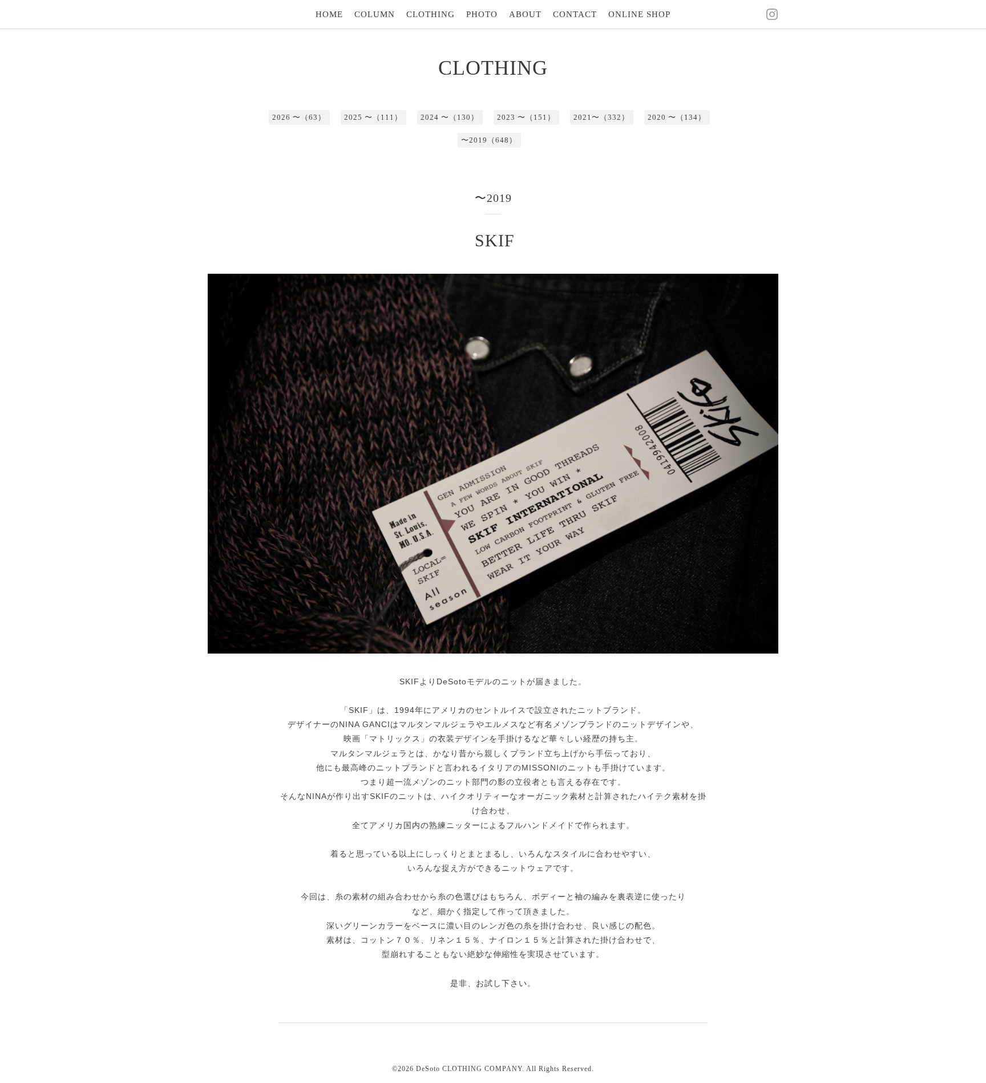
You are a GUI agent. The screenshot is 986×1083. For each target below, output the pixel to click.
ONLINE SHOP (639, 14)
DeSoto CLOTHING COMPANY (469, 1069)
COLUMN (374, 14)
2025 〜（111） (373, 117)
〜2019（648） (489, 140)
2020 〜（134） (677, 117)
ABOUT (525, 14)
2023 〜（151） (526, 117)
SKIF (495, 240)
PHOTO (482, 14)
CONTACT (575, 14)
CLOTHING (430, 14)
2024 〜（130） (450, 117)
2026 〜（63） (299, 117)
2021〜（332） (601, 117)
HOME (329, 14)
